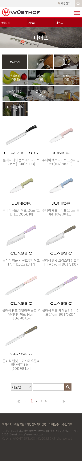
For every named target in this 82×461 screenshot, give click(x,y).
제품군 (31, 22)
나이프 (59, 22)
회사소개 (7, 424)
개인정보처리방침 (36, 424)
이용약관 (19, 424)
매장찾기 (65, 3)
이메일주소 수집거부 (60, 424)
